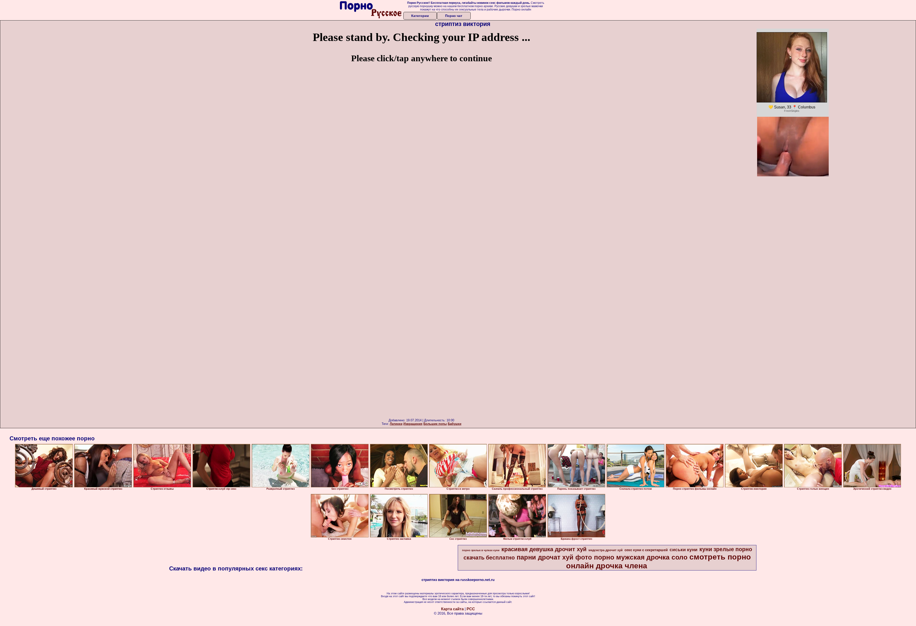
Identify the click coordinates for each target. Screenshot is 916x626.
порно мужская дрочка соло (640, 557)
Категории (420, 16)
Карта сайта (452, 609)
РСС (471, 609)
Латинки (396, 424)
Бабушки (454, 424)
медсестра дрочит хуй (605, 550)
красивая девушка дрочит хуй (544, 549)
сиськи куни (683, 549)
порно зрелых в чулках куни (481, 550)
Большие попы (435, 424)
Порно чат (453, 16)
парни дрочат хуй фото (554, 557)
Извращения (412, 424)
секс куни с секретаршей (646, 550)
